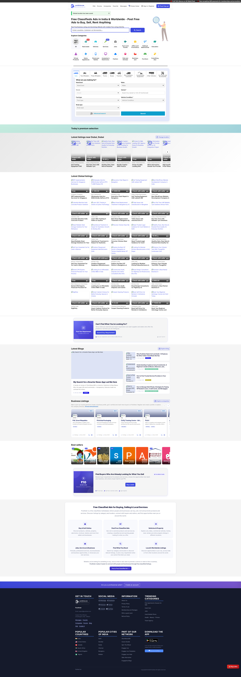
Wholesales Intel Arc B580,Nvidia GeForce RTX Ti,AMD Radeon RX (100, 197)
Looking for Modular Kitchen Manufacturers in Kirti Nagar (140, 264)
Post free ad (164, 6)
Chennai (100, 648)
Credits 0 (82, 626)
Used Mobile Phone (150, 614)
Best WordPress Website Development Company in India (160, 197)
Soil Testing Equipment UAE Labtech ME (76, 165)
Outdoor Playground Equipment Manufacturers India (100, 264)
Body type (79, 104)
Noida (100, 645)
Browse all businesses (91, 406)
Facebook (111, 600)
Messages (123, 6)
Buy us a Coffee (155, 651)
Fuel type (79, 97)
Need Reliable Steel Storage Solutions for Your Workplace (80, 242)
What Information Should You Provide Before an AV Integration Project (154, 165)
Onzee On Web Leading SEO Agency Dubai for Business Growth (138, 165)
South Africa (81, 648)
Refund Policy (126, 616)
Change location (164, 137)
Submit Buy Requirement (106, 333)
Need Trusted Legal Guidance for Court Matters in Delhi (138, 242)
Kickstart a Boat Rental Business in (160, 286)
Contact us (78, 669)
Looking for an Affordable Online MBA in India (100, 286)
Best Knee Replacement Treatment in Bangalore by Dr (120, 219)
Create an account (132, 585)
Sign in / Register (148, 6)
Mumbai (100, 641)
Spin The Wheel (126, 645)
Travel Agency (149, 620)
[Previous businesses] (164, 405)
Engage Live (125, 648)
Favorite (115, 6)
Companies (107, 6)
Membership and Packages (129, 610)
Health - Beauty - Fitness (152, 617)
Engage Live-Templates (128, 651)
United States (82, 641)
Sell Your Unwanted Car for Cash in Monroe (79, 264)
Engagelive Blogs (127, 660)
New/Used (79, 82)
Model (78, 90)
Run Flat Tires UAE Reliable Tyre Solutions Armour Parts (92, 165)
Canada (80, 645)
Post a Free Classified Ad (120, 568)
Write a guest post (127, 613)
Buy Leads (130, 485)
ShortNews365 (126, 638)
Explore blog (165, 348)
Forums (99, 6)
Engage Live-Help (127, 654)
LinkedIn (102, 609)
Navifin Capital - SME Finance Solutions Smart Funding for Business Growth (123, 165)
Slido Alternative (126, 657)
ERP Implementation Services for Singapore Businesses (79, 197)
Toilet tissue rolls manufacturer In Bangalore (137, 219)
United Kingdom (82, 651)
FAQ (94, 6)
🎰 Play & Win (233, 666)
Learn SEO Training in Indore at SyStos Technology (98, 219)
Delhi (99, 638)
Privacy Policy (126, 603)
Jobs (146, 611)
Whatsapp (103, 600)
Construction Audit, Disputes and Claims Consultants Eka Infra (118, 286)
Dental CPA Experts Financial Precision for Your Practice (79, 286)
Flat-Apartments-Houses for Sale (153, 604)
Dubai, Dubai (135, 6)
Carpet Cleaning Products (120, 308)
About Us (124, 600)
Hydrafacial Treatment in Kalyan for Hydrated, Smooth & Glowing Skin (99, 242)
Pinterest (103, 605)
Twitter (110, 605)
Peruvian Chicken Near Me (119, 242)
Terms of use (125, 607)
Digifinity (74, 308)
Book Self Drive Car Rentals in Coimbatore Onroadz (139, 309)
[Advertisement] (34, 15)
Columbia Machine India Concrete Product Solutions (79, 219)
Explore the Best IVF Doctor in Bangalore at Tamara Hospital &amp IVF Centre (120, 264)
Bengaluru (101, 651)
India (79, 638)
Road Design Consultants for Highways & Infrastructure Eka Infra (140, 286)
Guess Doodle (126, 641)
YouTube (110, 609)
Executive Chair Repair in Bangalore (120, 197)
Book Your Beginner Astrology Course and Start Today (159, 309)
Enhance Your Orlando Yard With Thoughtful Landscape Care (159, 264)
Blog (90, 623)
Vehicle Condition (127, 97)
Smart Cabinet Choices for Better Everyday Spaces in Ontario (100, 309)
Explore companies (163, 401)
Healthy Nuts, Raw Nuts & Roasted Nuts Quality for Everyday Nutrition (108, 165)
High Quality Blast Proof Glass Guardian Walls (169, 165)
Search (143, 113)
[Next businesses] (168, 405)
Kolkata (100, 654)
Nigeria (80, 654)
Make (123, 82)
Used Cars (148, 608)
